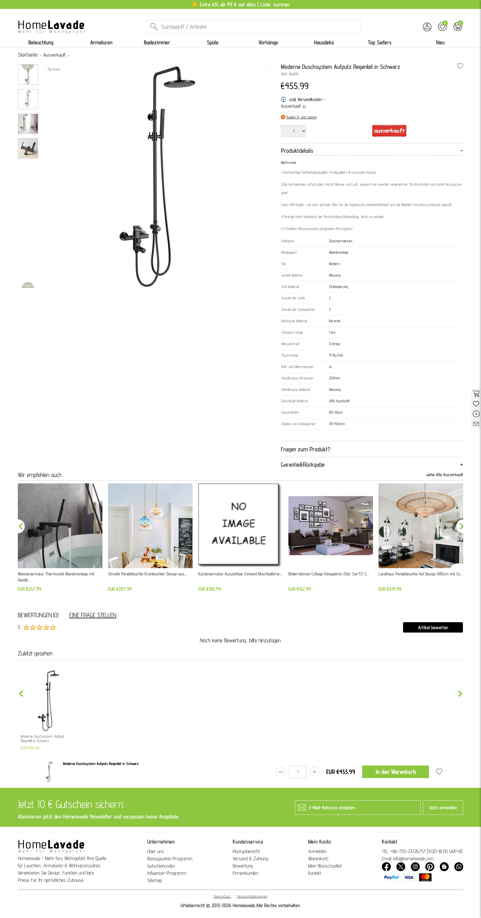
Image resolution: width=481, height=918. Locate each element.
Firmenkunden (245, 873)
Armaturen (101, 42)
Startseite (28, 54)
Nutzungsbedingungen (252, 896)
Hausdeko (324, 42)
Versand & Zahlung (250, 858)
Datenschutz (222, 896)
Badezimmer (157, 42)
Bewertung (243, 866)
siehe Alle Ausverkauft (444, 474)
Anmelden (317, 851)
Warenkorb (318, 858)
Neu (440, 42)
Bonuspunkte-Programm (169, 858)
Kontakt (314, 873)
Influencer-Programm (166, 873)
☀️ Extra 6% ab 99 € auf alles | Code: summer (240, 4)
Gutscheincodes (161, 866)
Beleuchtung (40, 42)
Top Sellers (379, 42)
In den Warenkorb (396, 771)
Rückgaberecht (246, 851)
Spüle (213, 42)
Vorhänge (268, 42)
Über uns (155, 851)
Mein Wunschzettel (325, 866)
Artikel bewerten (433, 627)
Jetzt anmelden (443, 807)
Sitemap (154, 880)
